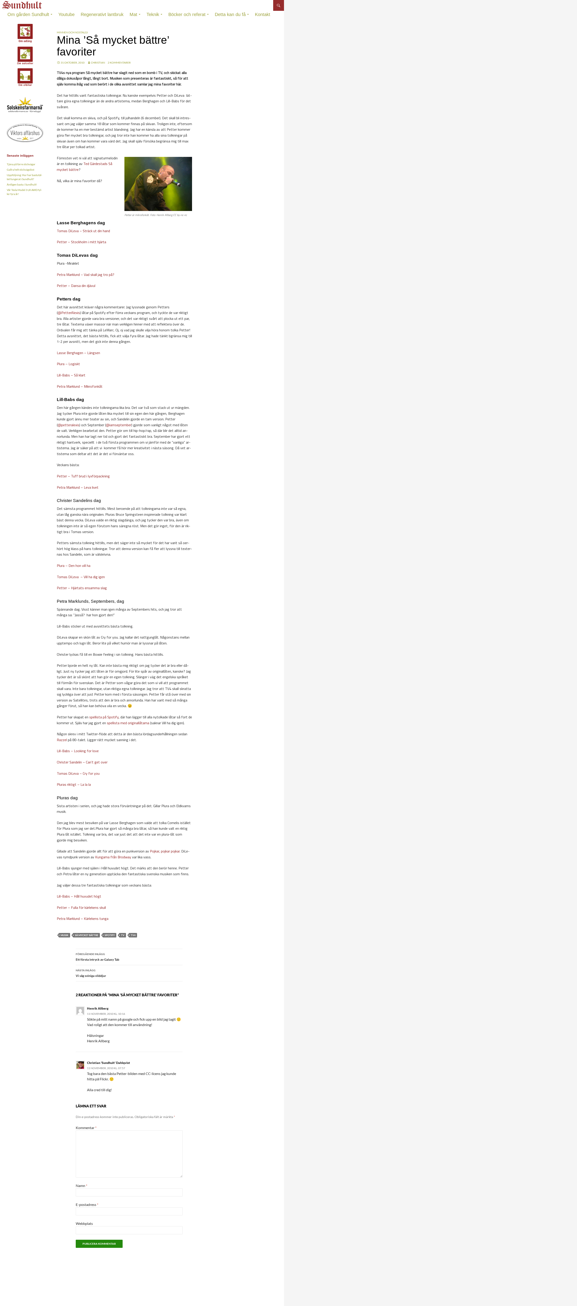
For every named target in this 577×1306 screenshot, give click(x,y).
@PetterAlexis (69, 312)
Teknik (153, 14)
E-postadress (87, 1204)
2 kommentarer (119, 62)
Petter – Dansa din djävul (76, 285)
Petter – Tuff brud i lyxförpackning (83, 476)
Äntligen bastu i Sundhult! (22, 184)
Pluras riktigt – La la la (74, 784)
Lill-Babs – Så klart (71, 375)
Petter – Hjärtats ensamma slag (82, 588)
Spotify (110, 935)
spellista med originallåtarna (128, 723)
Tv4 (133, 935)
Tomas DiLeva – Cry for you (78, 773)
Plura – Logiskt (68, 364)
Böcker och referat (187, 14)
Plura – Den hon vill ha (73, 565)
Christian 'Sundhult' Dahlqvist (108, 1063)
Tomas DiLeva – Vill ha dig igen (81, 577)
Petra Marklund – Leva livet (77, 487)
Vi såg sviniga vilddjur (91, 973)
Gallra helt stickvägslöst (20, 169)
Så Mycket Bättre (86, 935)
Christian (98, 62)
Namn (81, 1185)
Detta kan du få (230, 14)
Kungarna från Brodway (113, 857)
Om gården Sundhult (28, 14)
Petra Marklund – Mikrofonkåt (80, 386)
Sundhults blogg (22, 3)
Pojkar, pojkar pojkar (165, 851)
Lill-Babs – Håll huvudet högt (79, 896)
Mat (133, 14)
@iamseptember (118, 425)
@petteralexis (68, 425)
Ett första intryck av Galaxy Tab (97, 956)
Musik (65, 935)
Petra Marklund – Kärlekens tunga (82, 918)
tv (122, 935)
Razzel (62, 739)
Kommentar (86, 1127)
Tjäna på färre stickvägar (21, 164)
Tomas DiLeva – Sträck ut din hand (83, 231)
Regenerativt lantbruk (102, 14)
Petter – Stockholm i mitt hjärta (81, 242)
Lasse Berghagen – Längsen (78, 352)
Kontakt (262, 14)
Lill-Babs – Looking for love (78, 751)
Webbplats (84, 1223)
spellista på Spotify (104, 717)
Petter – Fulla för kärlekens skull (81, 907)
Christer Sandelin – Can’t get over (82, 762)
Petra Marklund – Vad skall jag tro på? (85, 274)
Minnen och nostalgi (72, 32)
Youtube (66, 14)
